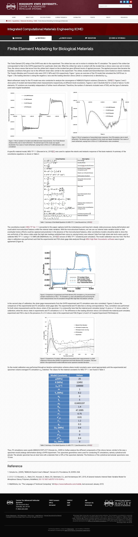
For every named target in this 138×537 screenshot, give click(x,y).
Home (14, 17)
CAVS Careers (54, 500)
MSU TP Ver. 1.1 (32, 227)
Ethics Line (31, 515)
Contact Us (89, 503)
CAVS (9, 21)
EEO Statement (22, 515)
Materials (41, 38)
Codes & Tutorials (118, 38)
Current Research (61, 17)
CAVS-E (69, 500)
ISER (68, 503)
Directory (88, 505)
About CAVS (29, 17)
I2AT (68, 505)
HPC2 (51, 503)
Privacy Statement (11, 515)
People (92, 17)
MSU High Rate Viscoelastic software (100, 239)
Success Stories (45, 17)
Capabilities (77, 17)
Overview (18, 38)
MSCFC (108, 17)
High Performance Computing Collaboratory (77, 530)
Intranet (52, 505)
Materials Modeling (27, 21)
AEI (86, 500)
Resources (124, 17)
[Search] (130, 6)
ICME (35, 21)
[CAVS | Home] (36, 6)
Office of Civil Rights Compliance (97, 521)
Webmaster (70, 529)
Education (91, 38)
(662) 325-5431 (23, 509)
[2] (54, 151)
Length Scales (66, 38)
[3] (58, 237)
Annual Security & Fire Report (52, 515)
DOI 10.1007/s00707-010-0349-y (51, 479)
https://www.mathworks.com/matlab (67, 484)
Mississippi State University (11, 7)
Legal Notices (39, 515)
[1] (113, 80)
